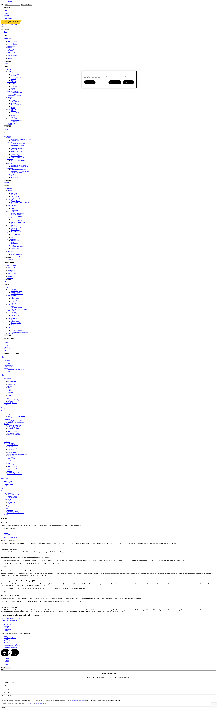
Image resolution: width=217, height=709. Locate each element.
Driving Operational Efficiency (19, 148)
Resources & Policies (16, 156)
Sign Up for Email (5, 667)
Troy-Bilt (13, 89)
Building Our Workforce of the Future (21, 139)
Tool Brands (7, 378)
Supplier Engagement (16, 151)
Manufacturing (15, 298)
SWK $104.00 (9, 24)
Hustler (13, 88)
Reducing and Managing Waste (19, 145)
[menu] (108, 344)
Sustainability (7, 624)
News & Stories (8, 348)
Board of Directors (16, 154)
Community (7, 414)
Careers (6, 10)
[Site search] (1, 26)
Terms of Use (7, 641)
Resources (7, 469)
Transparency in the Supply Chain (13, 644)
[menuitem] (110, 341)
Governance (10, 49)
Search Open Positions (16, 618)
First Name (5, 682)
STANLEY (14, 76)
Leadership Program (16, 307)
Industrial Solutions (9, 398)
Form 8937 (14, 195)
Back (2, 356)
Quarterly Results (15, 201)
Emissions (6, 424)
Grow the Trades (15, 140)
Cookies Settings (89, 82)
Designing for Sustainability (18, 143)
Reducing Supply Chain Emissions (20, 149)
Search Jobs (10, 310)
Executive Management (17, 213)
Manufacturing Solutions (14, 95)
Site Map (6, 642)
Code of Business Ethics (17, 157)
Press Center (7, 482)
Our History (7, 363)
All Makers (7, 536)
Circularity (7, 419)
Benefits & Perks (15, 292)
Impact (6, 345)
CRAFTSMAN (15, 74)
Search (2, 4)
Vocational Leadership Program (19, 309)
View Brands (7, 69)
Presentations (14, 210)
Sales (12, 301)
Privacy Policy (8, 18)
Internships (14, 306)
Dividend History (15, 196)
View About (7, 38)
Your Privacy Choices (10, 638)
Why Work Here (8, 493)
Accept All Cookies (128, 82)
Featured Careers (8, 499)
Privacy (6, 636)
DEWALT (13, 73)
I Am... (4, 692)
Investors (6, 15)
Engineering (14, 297)
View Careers (7, 288)
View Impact (7, 136)
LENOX (13, 79)
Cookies (6, 639)
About (5, 16)
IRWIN (13, 80)
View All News (8, 481)
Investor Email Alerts (16, 220)
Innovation (7, 344)
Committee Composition (17, 216)
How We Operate (8, 365)
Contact (6, 630)
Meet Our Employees (16, 291)
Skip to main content (6, 1)
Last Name (5, 686)
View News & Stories (10, 265)
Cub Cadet (14, 86)
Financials (6, 451)
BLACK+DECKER (16, 77)
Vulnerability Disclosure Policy (15, 369)
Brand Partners (8, 366)
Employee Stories (8, 484)
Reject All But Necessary (115, 82)
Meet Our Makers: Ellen (10, 537)
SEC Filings (14, 204)
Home (5, 531)
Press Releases (15, 207)
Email (3, 689)
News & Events (8, 457)
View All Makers (5, 618)
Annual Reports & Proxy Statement (20, 202)
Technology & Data (16, 300)
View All (13, 303)
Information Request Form (18, 222)
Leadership (7, 360)
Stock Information (9, 443)
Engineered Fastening (16, 92)
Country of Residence (8, 696)
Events (12, 208)
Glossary (13, 219)
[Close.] (9, 3)
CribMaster (14, 94)
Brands (6, 12)
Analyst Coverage (16, 198)
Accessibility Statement (10, 647)
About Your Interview (17, 294)
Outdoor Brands (8, 389)
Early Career (7, 508)
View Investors (8, 188)
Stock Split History (16, 193)
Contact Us (7, 13)
